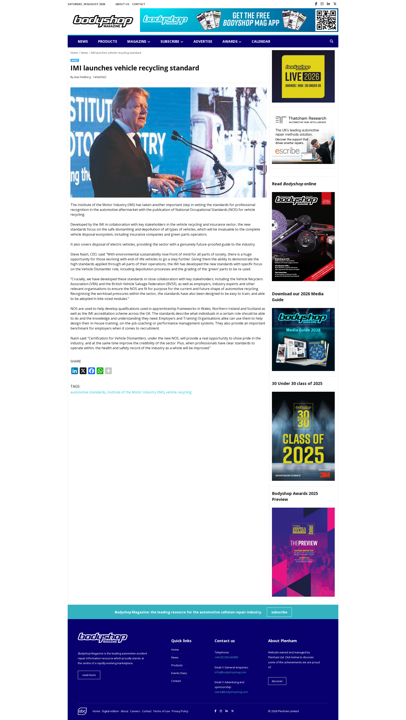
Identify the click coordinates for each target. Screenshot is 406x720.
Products (107, 41)
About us (122, 4)
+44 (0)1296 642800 (226, 657)
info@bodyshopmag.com (230, 672)
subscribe (279, 612)
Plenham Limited (288, 711)
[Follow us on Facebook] (316, 4)
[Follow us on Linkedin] (328, 4)
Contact (138, 4)
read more (89, 675)
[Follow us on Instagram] (322, 4)
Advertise (202, 41)
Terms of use (161, 711)
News (83, 41)
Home (175, 649)
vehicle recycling (179, 392)
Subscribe (169, 41)
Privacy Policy (180, 711)
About (124, 711)
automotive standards (87, 392)
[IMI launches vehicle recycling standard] (168, 196)
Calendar (261, 41)
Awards (230, 41)
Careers (135, 711)
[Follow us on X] (335, 4)
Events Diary (179, 673)
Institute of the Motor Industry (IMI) (135, 392)
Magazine (136, 41)
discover (277, 681)
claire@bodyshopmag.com (231, 692)
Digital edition (110, 711)
